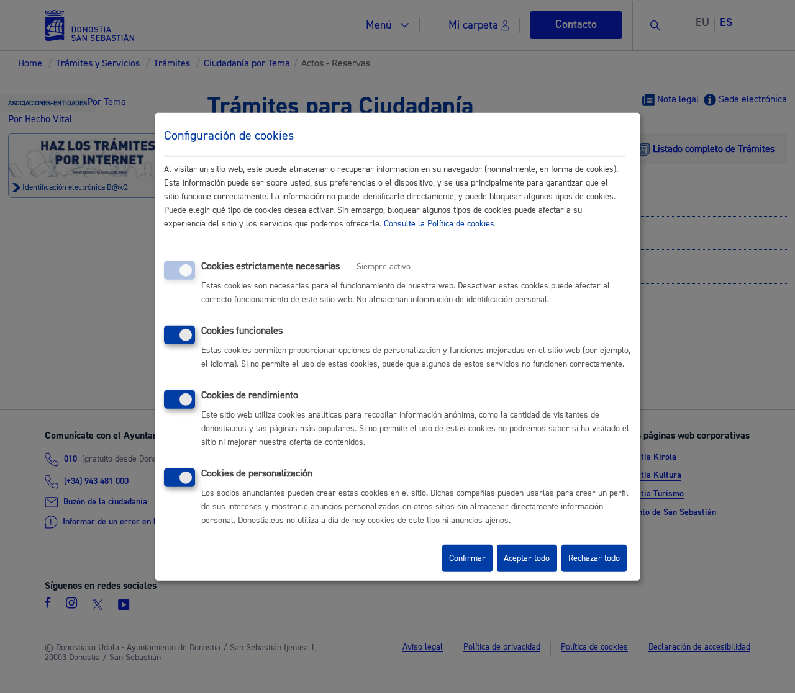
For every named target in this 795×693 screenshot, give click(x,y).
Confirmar (467, 558)
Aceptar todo (527, 558)
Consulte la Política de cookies (439, 224)
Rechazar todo (594, 558)
